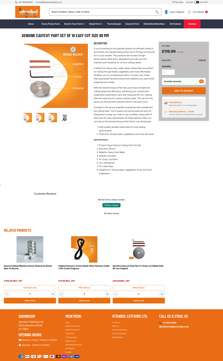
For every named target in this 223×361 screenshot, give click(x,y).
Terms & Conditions (119, 333)
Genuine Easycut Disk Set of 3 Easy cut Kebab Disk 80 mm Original (138, 267)
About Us (115, 326)
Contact (68, 352)
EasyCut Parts (70, 341)
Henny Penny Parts (72, 326)
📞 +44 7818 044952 (167, 322)
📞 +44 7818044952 (24, 2)
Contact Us (116, 322)
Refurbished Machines (73, 345)
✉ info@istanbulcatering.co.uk (49, 2)
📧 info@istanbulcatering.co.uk (174, 326)
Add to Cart (30, 300)
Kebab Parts (69, 333)
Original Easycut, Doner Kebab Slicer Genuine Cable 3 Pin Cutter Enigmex (83, 267)
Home (67, 322)
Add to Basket (183, 90)
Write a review (111, 205)
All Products (69, 348)
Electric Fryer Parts (72, 330)
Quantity (166, 66)
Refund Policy (117, 337)
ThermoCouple (70, 337)
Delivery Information (119, 330)
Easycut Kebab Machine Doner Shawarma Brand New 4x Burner (28, 267)
